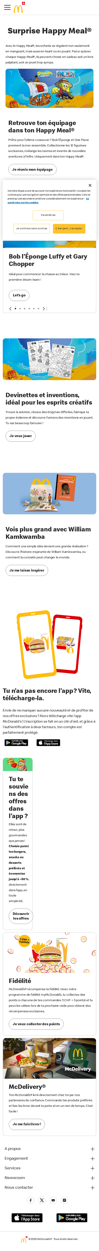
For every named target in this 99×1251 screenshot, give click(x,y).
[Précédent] (10, 308)
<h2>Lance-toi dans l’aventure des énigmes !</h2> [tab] (24, 308)
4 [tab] (29, 308)
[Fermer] (90, 185)
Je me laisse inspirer (26, 571)
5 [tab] (34, 308)
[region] (50, 210)
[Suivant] (44, 308)
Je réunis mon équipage (32, 170)
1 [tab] (15, 308)
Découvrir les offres (21, 916)
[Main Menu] (7, 7)
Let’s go (19, 296)
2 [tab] (20, 308)
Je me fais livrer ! (27, 1124)
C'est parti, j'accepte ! (69, 228)
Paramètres (48, 215)
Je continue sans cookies (31, 228)
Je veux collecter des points (36, 1024)
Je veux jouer (20, 436)
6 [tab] (38, 308)
